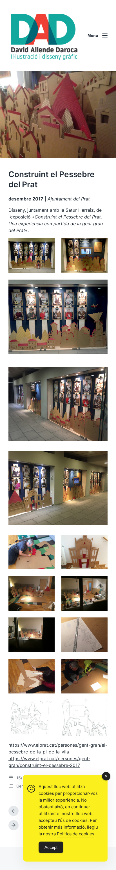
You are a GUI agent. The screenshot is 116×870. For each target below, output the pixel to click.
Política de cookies (75, 833)
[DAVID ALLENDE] (43, 35)
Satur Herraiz (80, 210)
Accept (50, 847)
